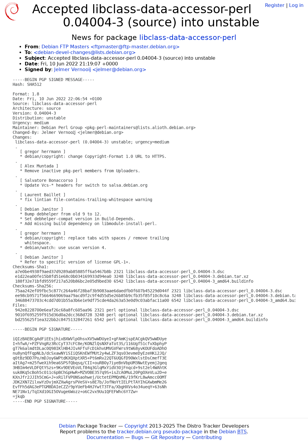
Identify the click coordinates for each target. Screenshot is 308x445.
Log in (296, 5)
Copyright (136, 426)
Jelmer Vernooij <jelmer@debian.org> (100, 69)
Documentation (105, 437)
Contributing (207, 437)
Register (275, 5)
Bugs (137, 437)
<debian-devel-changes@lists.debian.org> (85, 52)
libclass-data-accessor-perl (187, 37)
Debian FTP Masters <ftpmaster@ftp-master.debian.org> (111, 47)
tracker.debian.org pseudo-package (159, 431)
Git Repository (167, 437)
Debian (67, 426)
